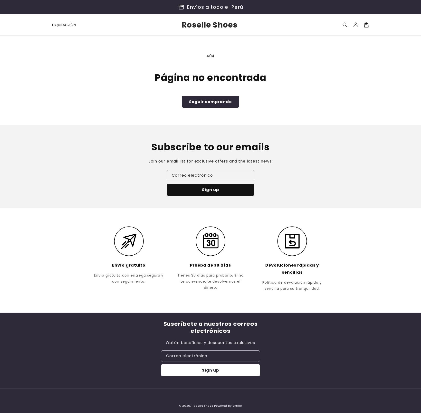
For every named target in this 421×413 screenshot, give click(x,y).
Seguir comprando (210, 102)
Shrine (237, 406)
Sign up (210, 189)
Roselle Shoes (202, 406)
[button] (345, 24)
